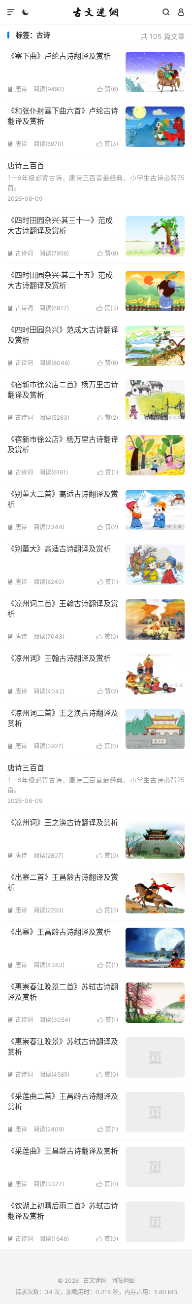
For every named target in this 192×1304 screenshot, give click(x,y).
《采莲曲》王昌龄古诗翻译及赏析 (62, 1151)
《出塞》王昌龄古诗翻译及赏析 (59, 932)
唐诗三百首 (25, 165)
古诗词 (20, 253)
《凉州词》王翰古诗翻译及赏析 (59, 658)
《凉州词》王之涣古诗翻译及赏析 (62, 822)
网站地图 (123, 1280)
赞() (107, 89)
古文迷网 (96, 12)
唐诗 (17, 89)
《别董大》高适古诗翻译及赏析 (59, 548)
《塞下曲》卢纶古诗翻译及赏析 (59, 56)
